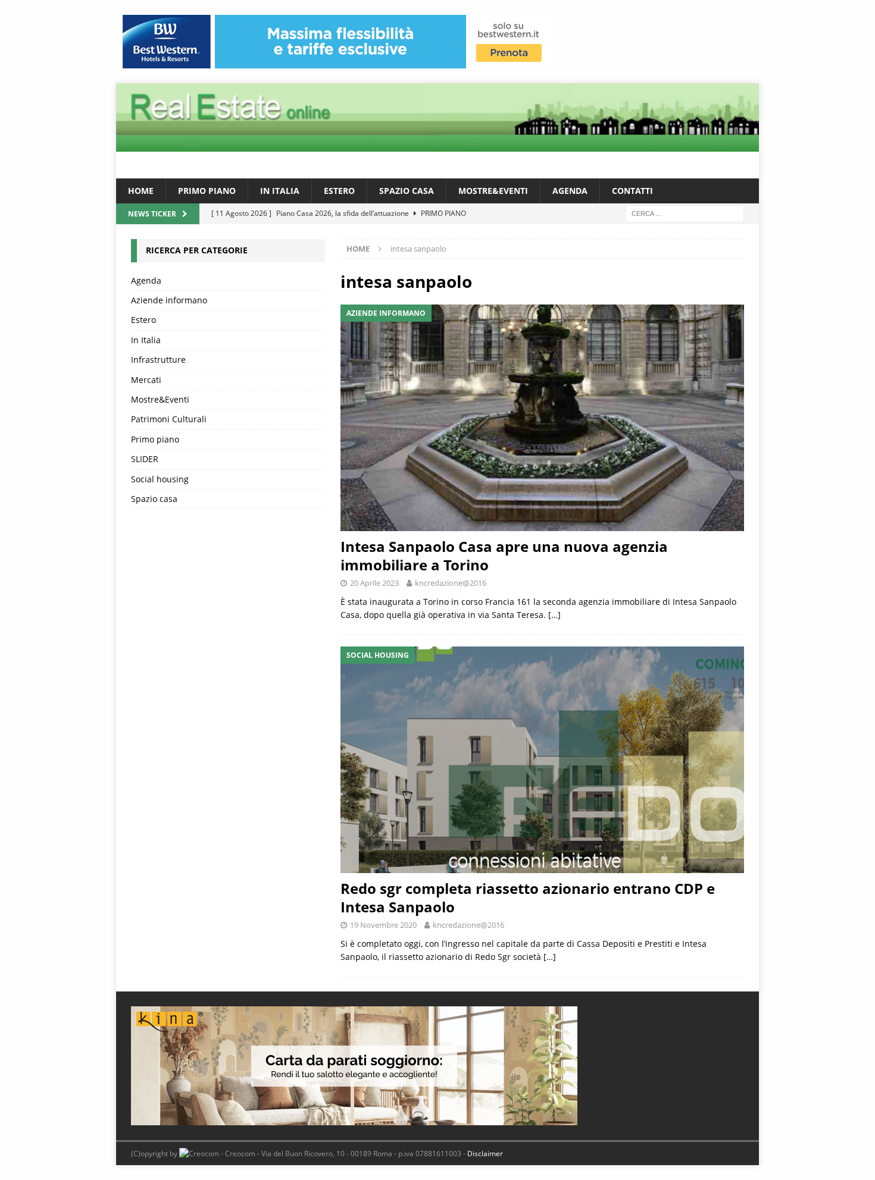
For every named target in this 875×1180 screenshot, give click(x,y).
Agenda (570, 190)
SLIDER (144, 459)
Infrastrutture (158, 359)
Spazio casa (406, 190)
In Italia (279, 190)
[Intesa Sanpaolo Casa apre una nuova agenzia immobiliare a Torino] (542, 418)
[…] (554, 614)
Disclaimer (485, 1153)
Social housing (160, 479)
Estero (339, 190)
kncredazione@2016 (450, 583)
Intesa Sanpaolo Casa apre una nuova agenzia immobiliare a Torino (504, 555)
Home (141, 190)
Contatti (632, 190)
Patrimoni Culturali (169, 419)
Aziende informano (169, 300)
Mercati (146, 379)
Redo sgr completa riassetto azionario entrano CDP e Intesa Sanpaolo (527, 897)
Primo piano (207, 190)
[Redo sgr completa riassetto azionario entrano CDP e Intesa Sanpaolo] (542, 760)
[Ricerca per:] (684, 213)
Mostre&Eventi (493, 190)
